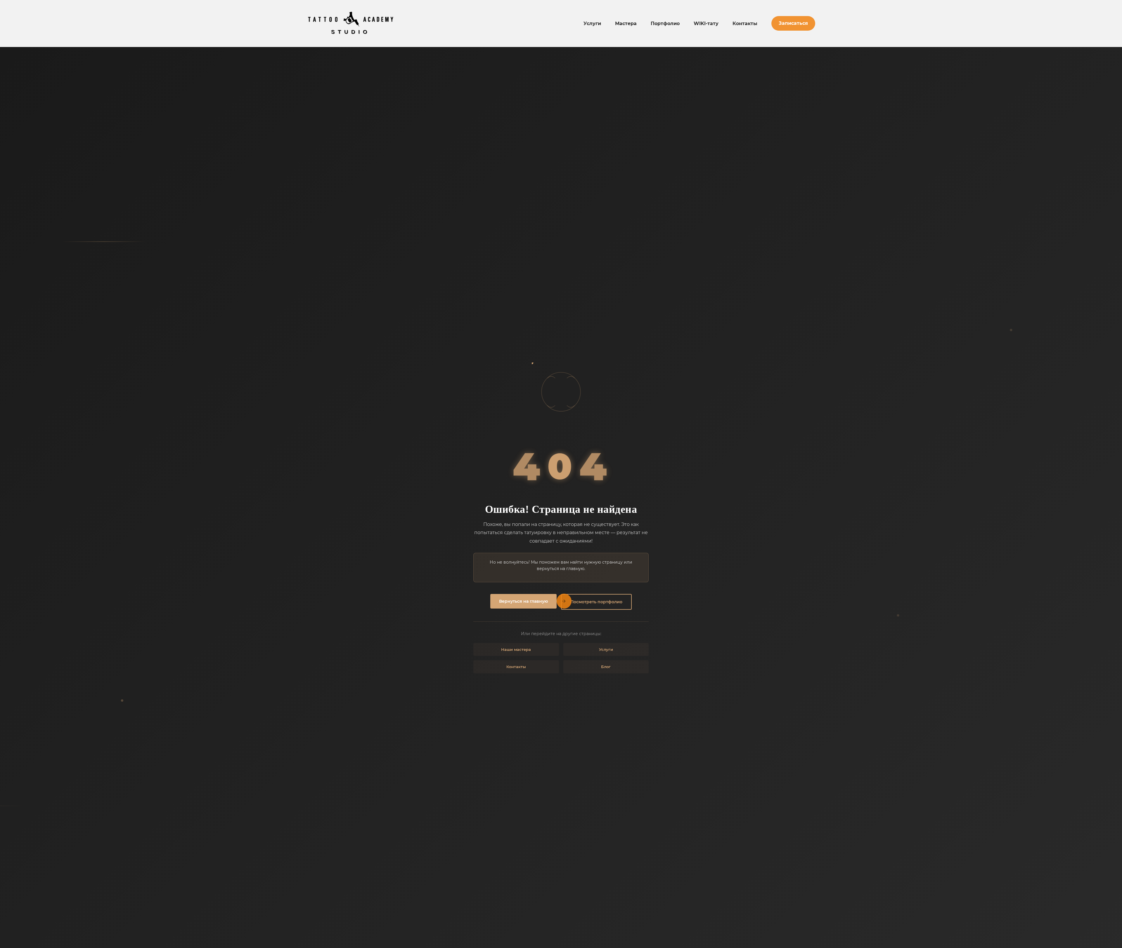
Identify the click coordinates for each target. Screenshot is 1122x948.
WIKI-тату (706, 23)
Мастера (626, 23)
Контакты (745, 23)
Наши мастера (516, 649)
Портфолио (665, 23)
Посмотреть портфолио (596, 601)
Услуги (592, 23)
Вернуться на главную (523, 601)
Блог (606, 666)
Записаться (793, 23)
